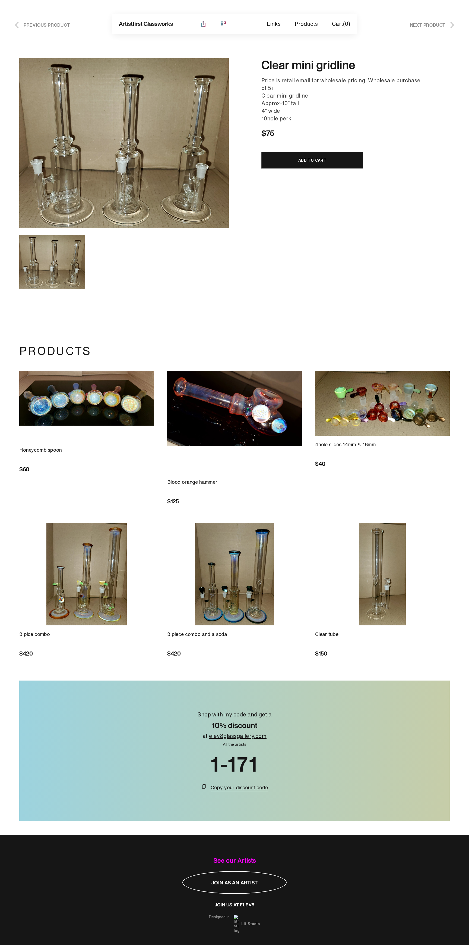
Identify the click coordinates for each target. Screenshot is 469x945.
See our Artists (234, 860)
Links (274, 24)
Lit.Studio (250, 924)
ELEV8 (247, 905)
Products (306, 24)
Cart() (341, 24)
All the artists (234, 744)
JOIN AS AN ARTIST (234, 882)
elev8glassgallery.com (238, 736)
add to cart (312, 160)
